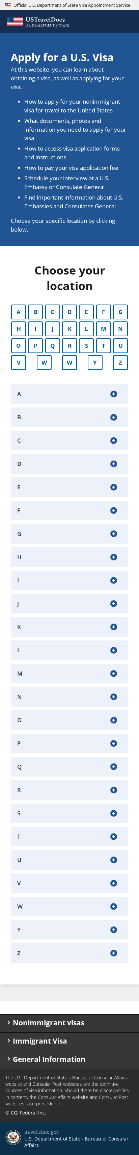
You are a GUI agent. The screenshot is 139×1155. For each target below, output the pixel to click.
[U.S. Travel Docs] (37, 21)
